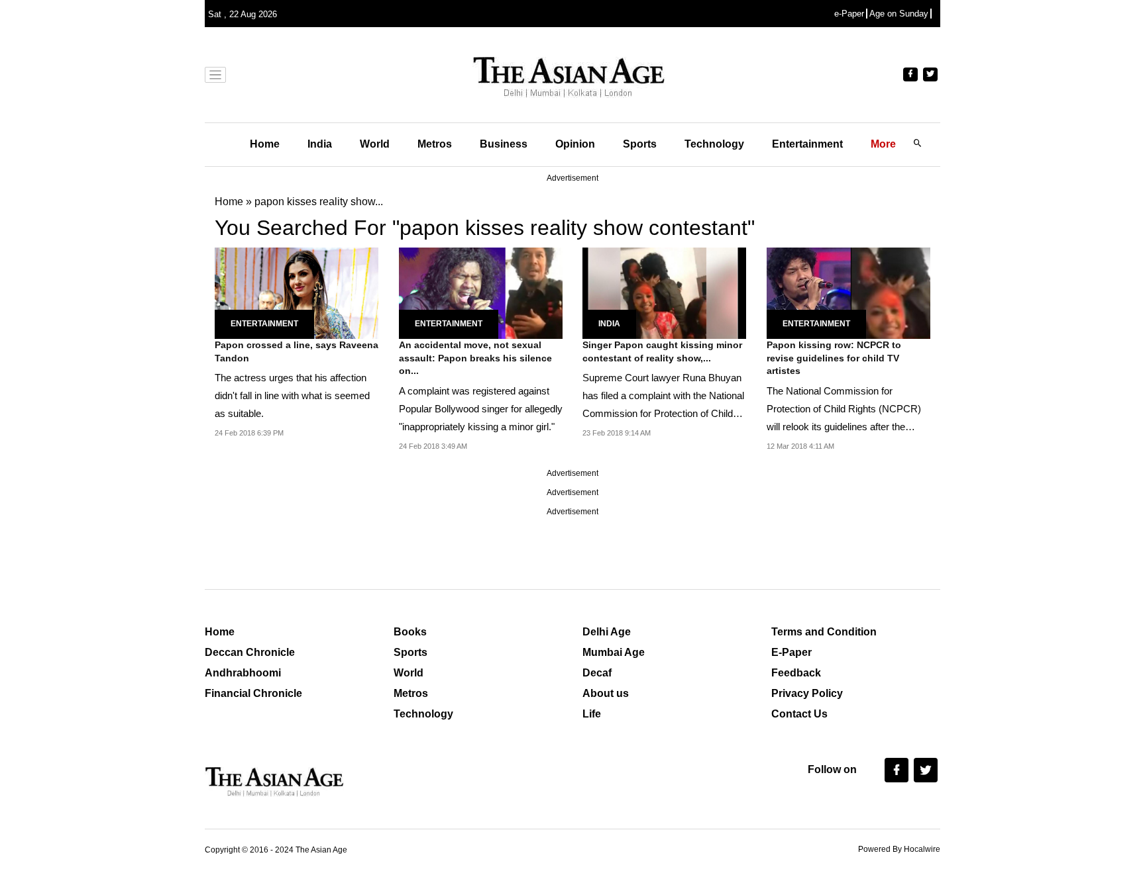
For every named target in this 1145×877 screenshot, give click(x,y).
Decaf (597, 672)
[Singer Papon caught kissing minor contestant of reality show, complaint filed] (664, 292)
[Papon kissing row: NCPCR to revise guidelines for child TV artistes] (848, 292)
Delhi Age (606, 631)
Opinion (575, 144)
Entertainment (807, 144)
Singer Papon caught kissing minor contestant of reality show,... (662, 351)
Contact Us (799, 713)
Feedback (796, 672)
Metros (434, 144)
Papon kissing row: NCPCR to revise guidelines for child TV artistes (834, 358)
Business (503, 144)
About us (605, 693)
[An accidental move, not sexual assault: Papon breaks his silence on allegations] (481, 292)
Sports (640, 144)
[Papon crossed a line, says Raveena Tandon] (296, 292)
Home (265, 144)
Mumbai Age (613, 652)
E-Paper (791, 652)
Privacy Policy (807, 693)
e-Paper (849, 14)
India (319, 144)
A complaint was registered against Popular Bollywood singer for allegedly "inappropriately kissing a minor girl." (481, 408)
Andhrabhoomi (243, 672)
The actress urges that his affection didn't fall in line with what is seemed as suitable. (292, 395)
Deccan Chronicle (250, 652)
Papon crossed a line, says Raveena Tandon (296, 351)
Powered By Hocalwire (899, 849)
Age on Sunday (898, 14)
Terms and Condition (824, 631)
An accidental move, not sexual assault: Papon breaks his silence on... (475, 358)
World (375, 144)
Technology (714, 144)
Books (410, 631)
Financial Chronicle (253, 693)
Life (591, 713)
